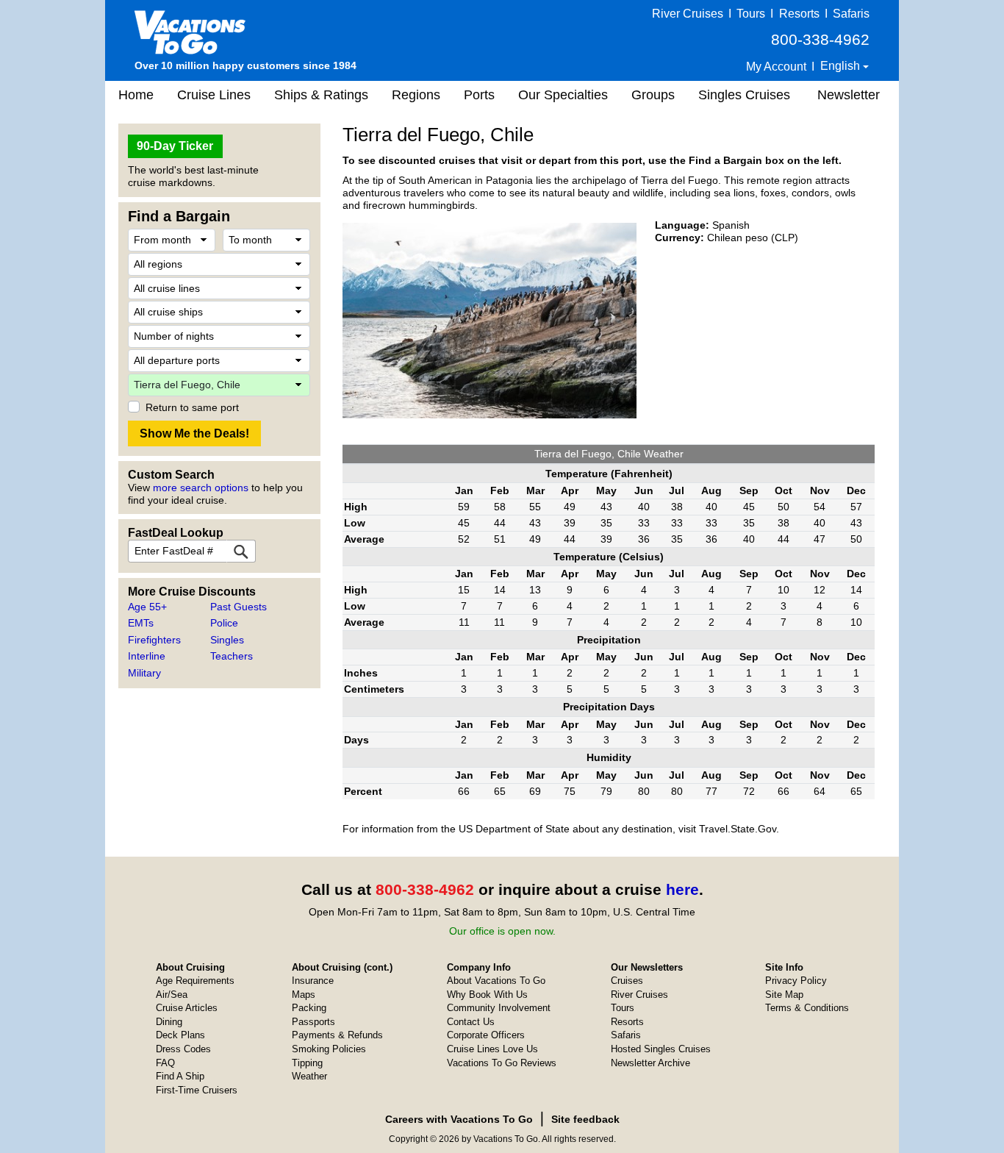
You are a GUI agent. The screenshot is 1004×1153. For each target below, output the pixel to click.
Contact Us (471, 1021)
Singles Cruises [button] (744, 95)
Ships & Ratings (321, 95)
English (841, 66)
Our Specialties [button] (563, 95)
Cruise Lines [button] (214, 95)
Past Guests (238, 607)
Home (136, 95)
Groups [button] (653, 95)
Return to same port (192, 407)
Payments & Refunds (337, 1034)
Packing (309, 1007)
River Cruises (687, 13)
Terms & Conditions (807, 1007)
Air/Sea (171, 994)
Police (224, 623)
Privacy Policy (796, 980)
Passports (313, 1021)
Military (144, 673)
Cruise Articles (187, 1007)
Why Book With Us (487, 994)
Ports (479, 95)
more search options (200, 487)
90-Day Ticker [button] (175, 146)
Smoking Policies (329, 1048)
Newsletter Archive (650, 1062)
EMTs (141, 623)
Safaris (851, 13)
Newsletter (848, 95)
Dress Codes (183, 1048)
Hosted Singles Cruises (661, 1048)
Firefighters (154, 640)
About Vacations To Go (496, 980)
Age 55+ (147, 607)
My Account (776, 66)
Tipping (307, 1062)
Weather (309, 1076)
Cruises (627, 980)
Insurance (313, 980)
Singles (227, 640)
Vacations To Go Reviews (501, 1062)
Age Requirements (195, 980)
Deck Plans (180, 1034)
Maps (303, 994)
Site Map (784, 994)
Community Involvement (499, 1007)
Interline (146, 656)
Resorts (799, 13)
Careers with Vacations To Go (459, 1119)
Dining (169, 1021)
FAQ (165, 1062)
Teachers (231, 656)
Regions (416, 95)
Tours (750, 13)
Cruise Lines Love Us (492, 1048)
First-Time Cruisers (196, 1090)
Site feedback (585, 1119)
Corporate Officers (486, 1034)
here (682, 889)
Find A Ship (180, 1076)
